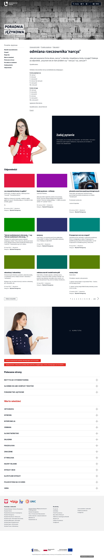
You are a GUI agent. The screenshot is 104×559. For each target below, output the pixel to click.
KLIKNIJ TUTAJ (76, 330)
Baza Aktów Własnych (58, 514)
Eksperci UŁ (56, 518)
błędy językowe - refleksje (45, 191)
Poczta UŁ (55, 509)
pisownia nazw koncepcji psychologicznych (84, 191)
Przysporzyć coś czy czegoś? (79, 235)
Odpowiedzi (8, 67)
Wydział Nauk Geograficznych (11, 522)
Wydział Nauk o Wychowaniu (11, 524)
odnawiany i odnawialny (12, 272)
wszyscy (40, 235)
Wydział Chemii (8, 511)
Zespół (6, 52)
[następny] (98, 298)
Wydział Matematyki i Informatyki (12, 520)
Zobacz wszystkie (11, 299)
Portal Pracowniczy (57, 512)
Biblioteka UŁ (32, 517)
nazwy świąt (73, 272)
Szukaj (77, 4)
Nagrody (6, 55)
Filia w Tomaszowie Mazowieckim (37, 513)
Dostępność (56, 522)
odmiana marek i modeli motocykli (48, 272)
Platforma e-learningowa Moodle (61, 516)
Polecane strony (9, 60)
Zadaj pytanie (8, 65)
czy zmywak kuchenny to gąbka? (15, 191)
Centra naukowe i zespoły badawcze (37, 515)
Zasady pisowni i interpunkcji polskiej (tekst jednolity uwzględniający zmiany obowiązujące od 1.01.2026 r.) (35, 364)
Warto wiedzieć (9, 57)
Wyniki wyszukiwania (10, 50)
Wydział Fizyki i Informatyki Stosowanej (13, 518)
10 (89, 298)
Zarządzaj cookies (87, 556)
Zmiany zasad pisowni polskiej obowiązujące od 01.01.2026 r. (22, 360)
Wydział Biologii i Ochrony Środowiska (13, 509)
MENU (97, 4)
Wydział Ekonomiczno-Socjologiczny (13, 512)
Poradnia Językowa (10, 45)
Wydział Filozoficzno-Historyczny (12, 516)
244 (94, 298)
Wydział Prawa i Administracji (11, 526)
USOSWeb (55, 511)
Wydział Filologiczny (9, 514)
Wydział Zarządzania (34, 512)
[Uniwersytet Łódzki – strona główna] (14, 4)
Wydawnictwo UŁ (33, 519)
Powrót (31, 110)
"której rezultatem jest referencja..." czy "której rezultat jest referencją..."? (18, 236)
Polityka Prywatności (58, 520)
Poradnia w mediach (10, 62)
